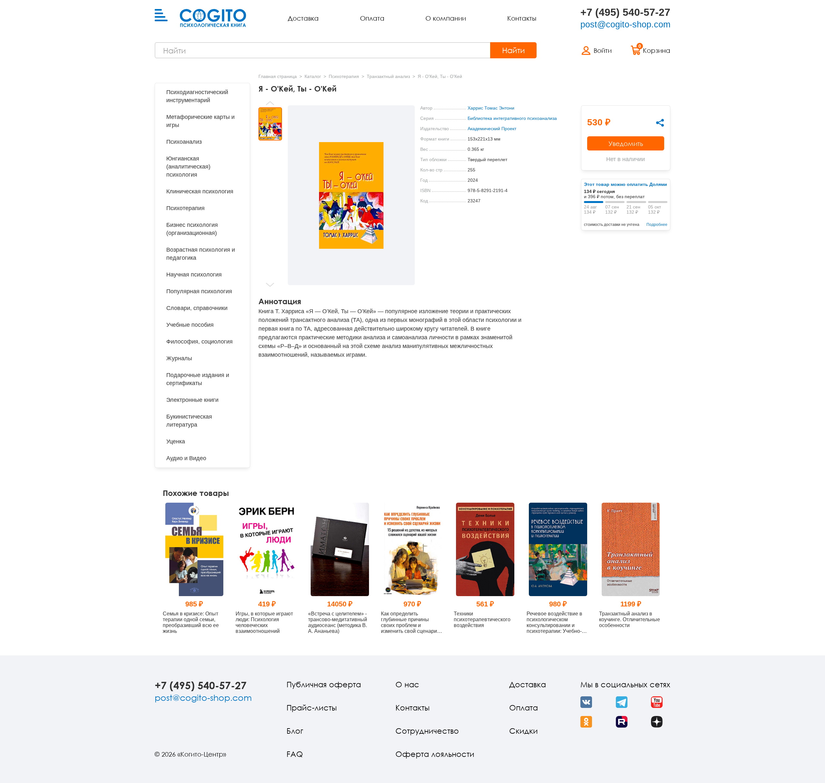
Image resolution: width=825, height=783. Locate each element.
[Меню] (161, 15)
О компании (445, 18)
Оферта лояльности (434, 754)
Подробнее (656, 224)
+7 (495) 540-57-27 (625, 12)
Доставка (303, 18)
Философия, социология (199, 341)
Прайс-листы (311, 707)
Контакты (521, 18)
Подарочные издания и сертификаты (197, 379)
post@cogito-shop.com (625, 24)
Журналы (179, 358)
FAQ (294, 754)
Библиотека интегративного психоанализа (512, 118)
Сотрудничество (427, 730)
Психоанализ (184, 142)
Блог (294, 730)
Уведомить (625, 143)
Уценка (175, 441)
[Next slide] (270, 285)
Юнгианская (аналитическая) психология (188, 166)
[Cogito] (213, 18)
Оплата (372, 18)
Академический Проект (492, 128)
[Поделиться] (660, 122)
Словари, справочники (197, 308)
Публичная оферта (323, 684)
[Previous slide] (270, 103)
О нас (407, 684)
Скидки (523, 730)
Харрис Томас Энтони (491, 108)
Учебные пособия (190, 325)
